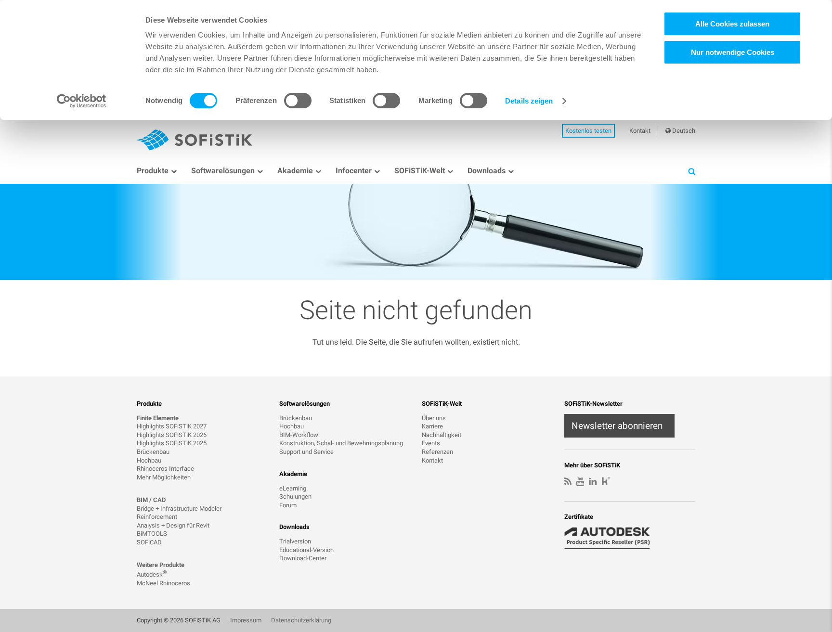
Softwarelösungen (223, 170)
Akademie (295, 170)
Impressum (245, 620)
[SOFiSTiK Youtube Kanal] (580, 482)
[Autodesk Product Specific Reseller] (612, 538)
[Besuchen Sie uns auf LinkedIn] (593, 482)
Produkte (153, 170)
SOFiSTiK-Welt (419, 170)
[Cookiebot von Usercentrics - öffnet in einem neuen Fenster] (81, 101)
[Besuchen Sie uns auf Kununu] (606, 482)
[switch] (298, 100)
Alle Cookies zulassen (732, 24)
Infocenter (354, 170)
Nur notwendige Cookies (732, 52)
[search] (691, 171)
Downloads (487, 170)
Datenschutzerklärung (301, 620)
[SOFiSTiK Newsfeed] (568, 482)
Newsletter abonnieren (617, 425)
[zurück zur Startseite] (194, 140)
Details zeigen (529, 101)
